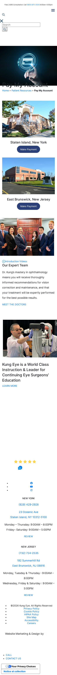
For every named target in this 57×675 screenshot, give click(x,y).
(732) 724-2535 (28, 553)
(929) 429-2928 (29, 504)
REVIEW (28, 536)
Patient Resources (21, 90)
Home (5, 90)
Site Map (31, 617)
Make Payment (28, 149)
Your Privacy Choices (23, 666)
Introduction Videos (16, 261)
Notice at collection (15, 671)
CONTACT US (13, 658)
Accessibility (31, 620)
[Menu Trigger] (53, 10)
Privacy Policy (31, 608)
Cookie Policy (31, 611)
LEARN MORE (9, 385)
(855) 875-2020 (33, 5)
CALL (9, 655)
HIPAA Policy (31, 614)
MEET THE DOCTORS (14, 304)
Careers (31, 623)
